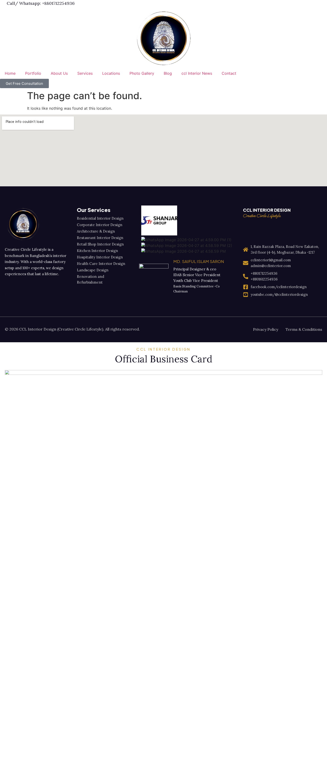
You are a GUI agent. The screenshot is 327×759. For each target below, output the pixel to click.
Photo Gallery (142, 73)
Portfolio (33, 73)
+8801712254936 (264, 273)
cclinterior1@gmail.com (271, 260)
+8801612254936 (264, 279)
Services (85, 73)
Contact (229, 73)
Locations (111, 73)
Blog (168, 73)
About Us (59, 73)
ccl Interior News (196, 73)
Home (10, 73)
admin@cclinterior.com (271, 265)
